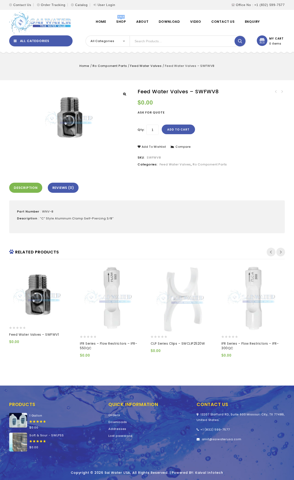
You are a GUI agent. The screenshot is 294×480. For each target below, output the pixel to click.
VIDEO (195, 21)
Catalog (81, 5)
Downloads (117, 422)
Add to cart (178, 129)
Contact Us (22, 5)
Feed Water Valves (146, 66)
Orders (114, 415)
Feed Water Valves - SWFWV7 (281, 91)
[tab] (27, 187)
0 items (275, 43)
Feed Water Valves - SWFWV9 (275, 91)
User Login (106, 5)
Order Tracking (53, 5)
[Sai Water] (40, 22)
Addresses (117, 429)
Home (101, 21)
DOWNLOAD (169, 21)
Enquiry (252, 21)
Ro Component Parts (110, 66)
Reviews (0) (63, 187)
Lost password (120, 436)
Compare (183, 147)
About (142, 21)
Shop (121, 21)
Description (26, 187)
